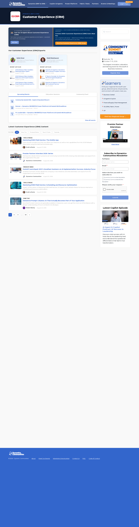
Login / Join (124, 4)
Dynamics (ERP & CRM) (36, 3)
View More (115, 144)
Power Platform (71, 3)
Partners (95, 3)
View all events (90, 120)
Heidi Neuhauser (53, 58)
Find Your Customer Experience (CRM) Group (71, 43)
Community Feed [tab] (82, 94)
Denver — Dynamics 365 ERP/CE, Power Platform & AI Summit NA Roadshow (40, 106)
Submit (115, 198)
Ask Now (14, 42)
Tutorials (56, 132)
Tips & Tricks (46, 132)
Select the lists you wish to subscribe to (112, 173)
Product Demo (34, 132)
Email (104, 166)
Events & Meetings (108, 3)
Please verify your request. (112, 185)
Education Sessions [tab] (53, 94)
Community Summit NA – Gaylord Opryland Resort (32, 100)
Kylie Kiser (20, 58)
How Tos (24, 132)
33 (26, 215)
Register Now (115, 73)
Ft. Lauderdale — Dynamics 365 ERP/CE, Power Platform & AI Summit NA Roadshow (43, 112)
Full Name (105, 159)
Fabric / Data (85, 3)
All (17, 132)
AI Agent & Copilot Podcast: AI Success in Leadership (113, 229)
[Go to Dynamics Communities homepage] (17, 4)
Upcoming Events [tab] (23, 94)
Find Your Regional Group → (115, 116)
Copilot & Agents (56, 3)
